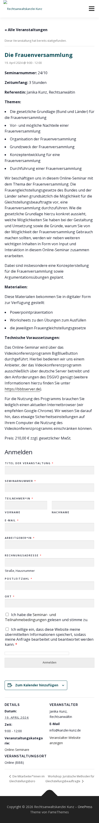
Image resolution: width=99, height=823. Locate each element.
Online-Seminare (17, 749)
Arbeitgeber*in (19, 538)
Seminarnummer (20, 481)
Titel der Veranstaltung (29, 463)
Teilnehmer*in (19, 498)
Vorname (12, 512)
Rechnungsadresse (23, 555)
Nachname (61, 512)
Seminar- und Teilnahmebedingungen (30, 617)
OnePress (85, 807)
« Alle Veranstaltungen (26, 29)
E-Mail (11, 520)
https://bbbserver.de (22, 389)
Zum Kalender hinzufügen (36, 685)
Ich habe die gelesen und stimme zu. (46, 617)
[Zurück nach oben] (49, 796)
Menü (91, 9)
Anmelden (49, 662)
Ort (9, 596)
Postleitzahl (18, 578)
